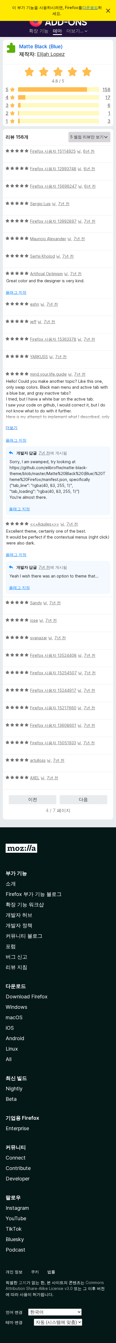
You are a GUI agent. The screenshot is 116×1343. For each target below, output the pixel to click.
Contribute (18, 1168)
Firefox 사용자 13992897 (53, 221)
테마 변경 (14, 1322)
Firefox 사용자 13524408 (53, 655)
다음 (83, 799)
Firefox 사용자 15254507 (53, 672)
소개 (11, 884)
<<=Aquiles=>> (44, 524)
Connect (16, 1158)
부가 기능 (16, 873)
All (9, 1059)
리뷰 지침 (16, 967)
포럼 (11, 946)
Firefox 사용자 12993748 (53, 168)
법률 (51, 1271)
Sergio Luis (40, 203)
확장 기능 (38, 31)
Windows (16, 1007)
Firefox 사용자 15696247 (53, 186)
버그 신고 (16, 957)
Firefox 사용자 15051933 (53, 742)
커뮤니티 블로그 (24, 936)
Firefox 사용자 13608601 (53, 725)
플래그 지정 (16, 292)
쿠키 (35, 1271)
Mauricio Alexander (48, 238)
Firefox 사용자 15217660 (53, 707)
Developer (18, 1179)
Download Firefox (27, 996)
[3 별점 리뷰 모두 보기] (58, 105)
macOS (14, 1017)
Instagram (17, 1208)
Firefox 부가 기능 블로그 (34, 894)
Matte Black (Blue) (41, 46)
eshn (34, 304)
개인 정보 (14, 1271)
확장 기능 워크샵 (25, 904)
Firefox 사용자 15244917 (53, 690)
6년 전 (89, 151)
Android (15, 1038)
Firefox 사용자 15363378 (53, 339)
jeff (33, 321)
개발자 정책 (19, 925)
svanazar (38, 637)
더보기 (11, 427)
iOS (10, 1028)
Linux (12, 1049)
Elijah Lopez (51, 54)
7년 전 (64, 203)
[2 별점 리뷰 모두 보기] (58, 113)
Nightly (14, 1089)
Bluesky (15, 1239)
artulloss (38, 760)
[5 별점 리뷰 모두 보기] (58, 89)
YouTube (16, 1218)
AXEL (34, 777)
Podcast (15, 1250)
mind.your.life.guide (48, 374)
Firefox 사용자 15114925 (53, 151)
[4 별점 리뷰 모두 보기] (58, 97)
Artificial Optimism (46, 273)
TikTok (14, 1229)
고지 (22, 1282)
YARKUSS (39, 356)
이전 (32, 799)
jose (34, 620)
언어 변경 (14, 1312)
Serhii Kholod (42, 256)
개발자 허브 (19, 915)
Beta (11, 1099)
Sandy (36, 602)
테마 (57, 31)
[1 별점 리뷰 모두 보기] (58, 121)
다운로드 (90, 7)
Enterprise (17, 1128)
